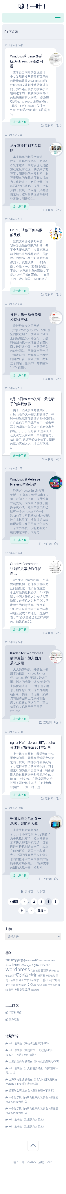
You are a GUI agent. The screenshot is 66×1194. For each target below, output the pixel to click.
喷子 (15, 980)
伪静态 (52, 970)
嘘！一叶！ (33, 6)
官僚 (32, 980)
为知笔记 (35, 970)
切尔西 (22, 975)
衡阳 (10, 989)
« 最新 (14, 901)
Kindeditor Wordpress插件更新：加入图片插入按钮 (26, 658)
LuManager (25, 965)
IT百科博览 (15, 1012)
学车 (26, 980)
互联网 (49, 125)
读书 (16, 989)
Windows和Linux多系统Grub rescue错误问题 (26, 61)
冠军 (12, 975)
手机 (13, 985)
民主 (50, 985)
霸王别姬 (35, 990)
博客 (33, 975)
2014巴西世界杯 (16, 960)
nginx (35, 965)
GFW (53, 960)
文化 (30, 985)
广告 (54, 980)
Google (8, 965)
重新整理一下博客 (42, 1090)
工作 (42, 980)
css (48, 960)
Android (31, 960)
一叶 (11, 1043)
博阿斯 (41, 975)
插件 (18, 985)
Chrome (41, 960)
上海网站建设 (16, 1079)
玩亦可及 (14, 1019)
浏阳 (55, 985)
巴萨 (49, 980)
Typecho (45, 965)
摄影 (23, 985)
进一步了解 (19, 122)
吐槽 (11, 980)
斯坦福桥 (38, 985)
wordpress (18, 969)
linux (15, 965)
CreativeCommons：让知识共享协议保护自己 (26, 569)
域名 (21, 980)
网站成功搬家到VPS (36, 1043)
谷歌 (22, 989)
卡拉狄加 (50, 975)
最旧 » (42, 910)
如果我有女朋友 (34, 1119)
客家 (36, 980)
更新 (45, 985)
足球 (27, 989)
